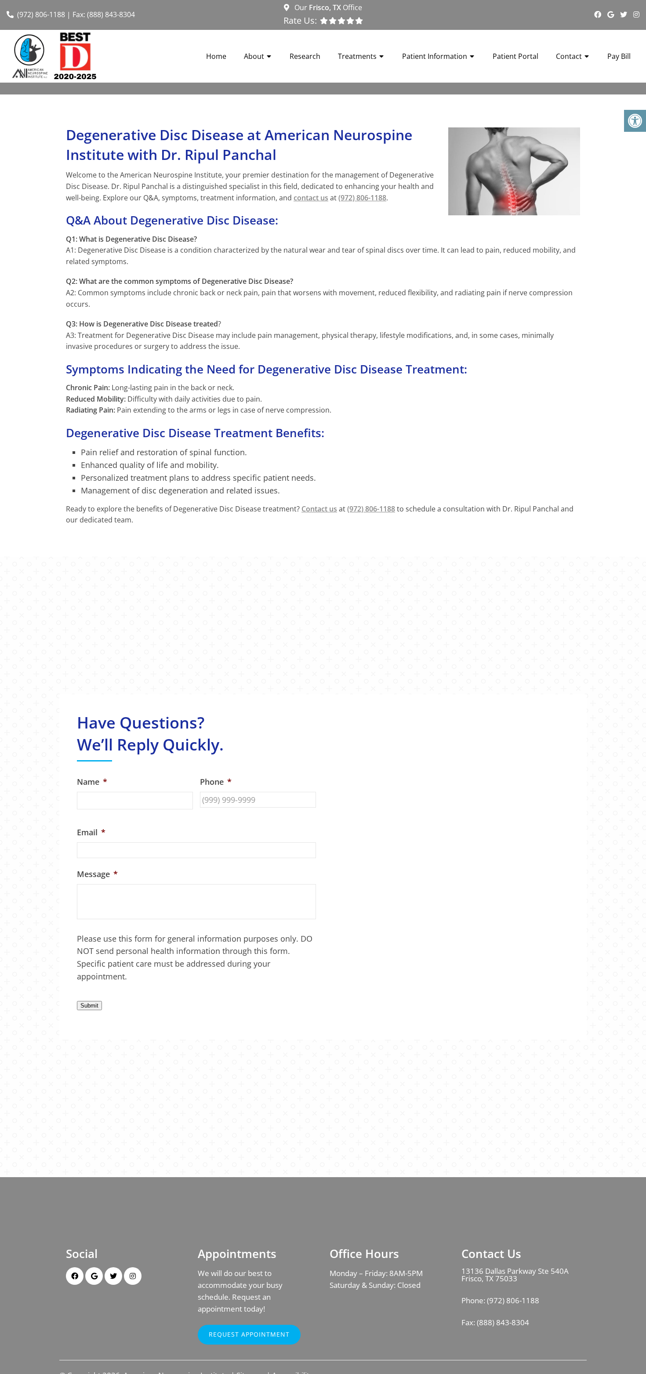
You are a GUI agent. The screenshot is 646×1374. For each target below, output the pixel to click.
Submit (89, 1005)
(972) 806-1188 (41, 14)
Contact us (319, 509)
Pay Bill (619, 56)
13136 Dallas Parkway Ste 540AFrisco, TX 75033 (515, 1274)
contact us (311, 198)
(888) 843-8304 (503, 1322)
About (254, 56)
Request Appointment (249, 1334)
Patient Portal (515, 56)
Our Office (327, 7)
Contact (569, 56)
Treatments (357, 56)
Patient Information (434, 56)
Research (305, 56)
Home (216, 56)
